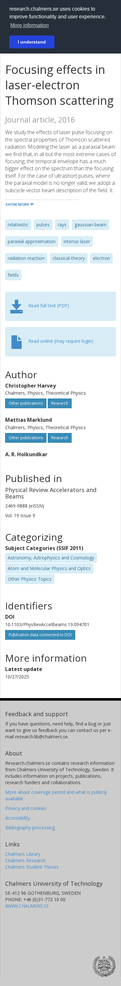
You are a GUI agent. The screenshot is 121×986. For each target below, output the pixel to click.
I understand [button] (32, 41)
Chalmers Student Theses (32, 867)
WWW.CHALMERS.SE (27, 906)
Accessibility (17, 818)
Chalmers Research (25, 860)
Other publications (26, 403)
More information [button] (29, 25)
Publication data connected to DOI (40, 634)
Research (59, 403)
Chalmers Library (22, 854)
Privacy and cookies (25, 808)
